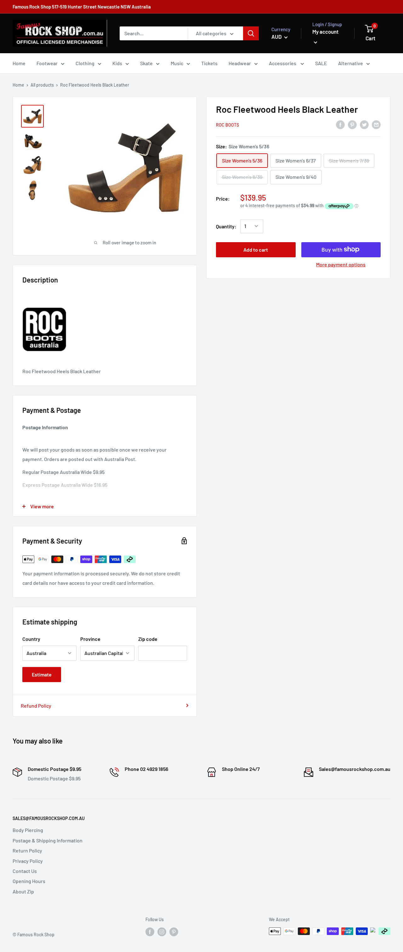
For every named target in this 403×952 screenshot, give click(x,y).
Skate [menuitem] (146, 63)
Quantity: (226, 226)
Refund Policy (36, 706)
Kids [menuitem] (117, 63)
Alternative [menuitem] (350, 63)
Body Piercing (28, 830)
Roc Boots (227, 125)
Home (18, 85)
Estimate (42, 674)
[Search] (251, 33)
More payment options (341, 264)
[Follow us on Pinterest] (173, 931)
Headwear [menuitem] (240, 63)
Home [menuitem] (19, 63)
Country (31, 639)
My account (325, 31)
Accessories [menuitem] (283, 63)
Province (90, 639)
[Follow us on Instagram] (161, 931)
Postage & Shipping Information (47, 840)
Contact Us (25, 871)
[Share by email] (376, 124)
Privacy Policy (28, 861)
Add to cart (255, 249)
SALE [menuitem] (321, 63)
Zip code (147, 639)
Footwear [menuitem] (47, 63)
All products (42, 85)
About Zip (23, 891)
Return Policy (27, 850)
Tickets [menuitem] (209, 63)
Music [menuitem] (177, 63)
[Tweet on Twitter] (364, 124)
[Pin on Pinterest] (352, 124)
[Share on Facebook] (340, 124)
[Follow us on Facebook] (149, 931)
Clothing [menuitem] (85, 63)
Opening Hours (29, 881)
